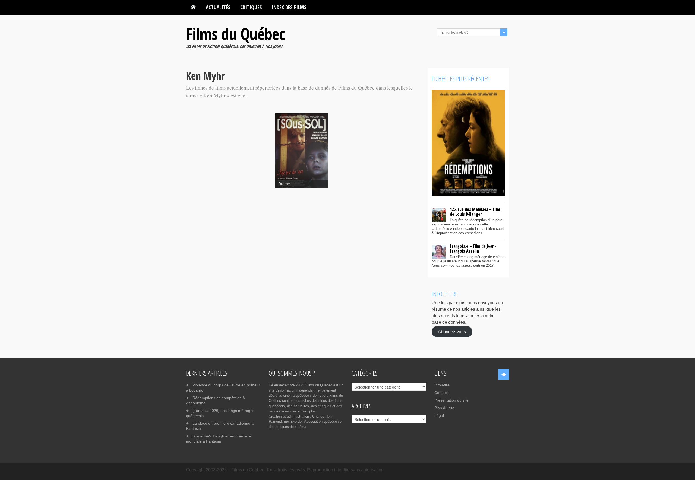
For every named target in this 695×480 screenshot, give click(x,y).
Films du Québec (235, 33)
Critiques (251, 7)
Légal (439, 415)
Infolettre (442, 385)
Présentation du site (451, 400)
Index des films (289, 7)
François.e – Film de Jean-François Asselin (473, 248)
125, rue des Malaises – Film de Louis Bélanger (475, 211)
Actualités (218, 7)
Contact (441, 392)
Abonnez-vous (452, 331)
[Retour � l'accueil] (193, 7)
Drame (284, 184)
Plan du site (444, 408)
